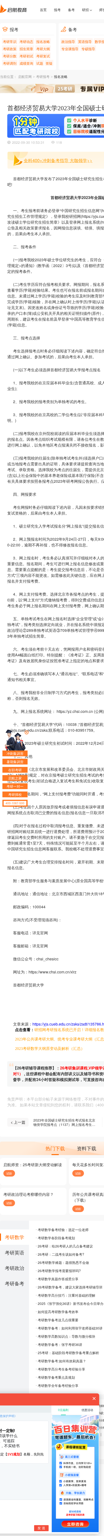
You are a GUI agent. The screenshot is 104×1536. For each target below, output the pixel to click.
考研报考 (43, 77)
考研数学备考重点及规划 (56, 1377)
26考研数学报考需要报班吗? (59, 1270)
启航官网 (25, 77)
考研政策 (9, 48)
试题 (39, 63)
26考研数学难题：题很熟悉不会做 (63, 1262)
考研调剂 (9, 63)
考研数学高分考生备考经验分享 (61, 1369)
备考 (71, 9)
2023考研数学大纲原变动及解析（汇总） (50, 1049)
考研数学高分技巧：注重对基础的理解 (66, 1295)
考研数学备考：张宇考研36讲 (60, 1344)
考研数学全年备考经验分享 (58, 1385)
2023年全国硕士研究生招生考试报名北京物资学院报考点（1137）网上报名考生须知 (64, 1122)
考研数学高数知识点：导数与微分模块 (66, 1336)
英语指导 (85, 41)
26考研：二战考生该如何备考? (61, 1254)
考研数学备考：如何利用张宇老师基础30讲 (70, 1328)
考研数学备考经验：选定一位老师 (63, 1229)
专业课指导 (69, 48)
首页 (43, 9)
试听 (9, 1173)
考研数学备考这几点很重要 (58, 1320)
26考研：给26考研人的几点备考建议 (65, 1246)
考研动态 (26, 41)
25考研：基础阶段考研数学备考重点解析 (68, 1352)
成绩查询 (26, 63)
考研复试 (43, 56)
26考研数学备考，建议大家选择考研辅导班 (70, 1287)
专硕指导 (88, 48)
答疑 (49, 63)
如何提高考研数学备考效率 (58, 1311)
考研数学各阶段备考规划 (56, 1238)
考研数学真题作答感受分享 (58, 1279)
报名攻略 (43, 41)
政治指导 (68, 41)
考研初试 (26, 56)
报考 (57, 9)
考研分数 (9, 56)
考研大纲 (43, 48)
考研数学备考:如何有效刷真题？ (62, 1361)
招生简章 (26, 48)
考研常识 (9, 41)
